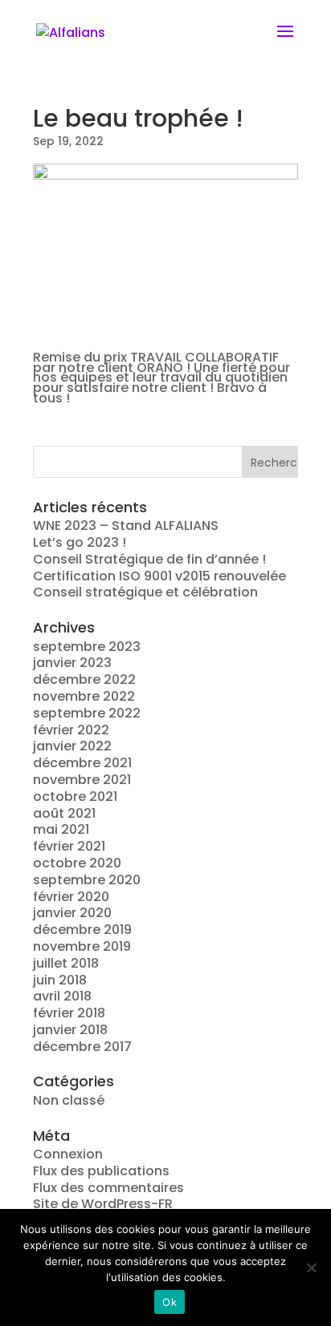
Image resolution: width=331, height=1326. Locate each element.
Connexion (68, 1154)
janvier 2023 (72, 662)
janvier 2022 (72, 746)
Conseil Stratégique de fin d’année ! (149, 559)
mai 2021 (61, 829)
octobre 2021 (75, 796)
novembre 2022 (84, 696)
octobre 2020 (77, 863)
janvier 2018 (70, 1030)
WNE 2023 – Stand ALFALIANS (126, 525)
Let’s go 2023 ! (79, 542)
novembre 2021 (82, 779)
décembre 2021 (82, 763)
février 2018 (69, 1013)
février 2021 (69, 846)
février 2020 (71, 896)
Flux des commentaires (108, 1187)
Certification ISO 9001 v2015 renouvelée (159, 576)
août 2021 (64, 813)
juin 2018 (60, 980)
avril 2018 (62, 996)
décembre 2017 (82, 1046)
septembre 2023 (87, 646)
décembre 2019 (82, 929)
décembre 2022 (84, 679)
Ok (169, 1302)
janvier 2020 (72, 913)
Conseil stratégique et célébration (145, 592)
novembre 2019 (82, 946)
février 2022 (71, 730)
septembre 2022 (87, 713)
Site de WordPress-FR (103, 1204)
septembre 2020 (87, 880)
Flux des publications (101, 1171)
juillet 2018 (66, 963)
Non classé (68, 1100)
